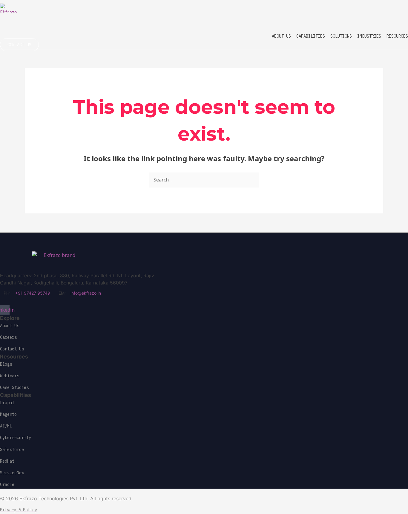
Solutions (341, 36)
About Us (281, 36)
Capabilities (310, 36)
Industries (369, 36)
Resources (397, 36)
